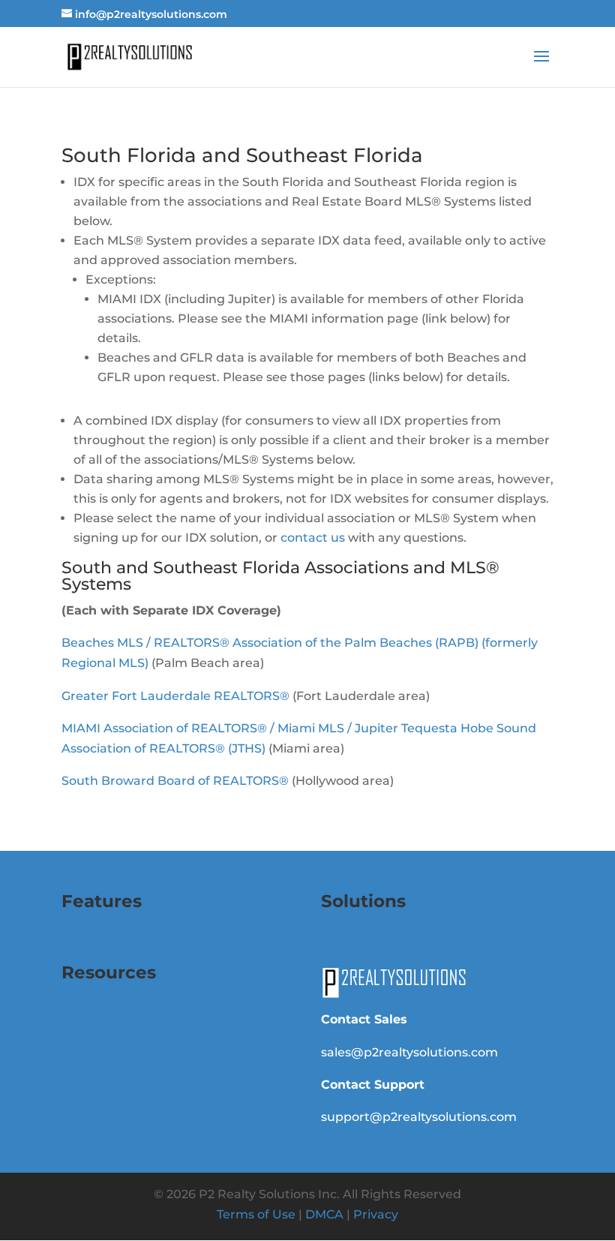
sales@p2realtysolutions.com (409, 1052)
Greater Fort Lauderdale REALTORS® (176, 696)
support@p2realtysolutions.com (419, 1117)
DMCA (324, 1214)
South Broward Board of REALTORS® (175, 781)
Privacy (375, 1214)
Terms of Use (256, 1214)
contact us (312, 537)
